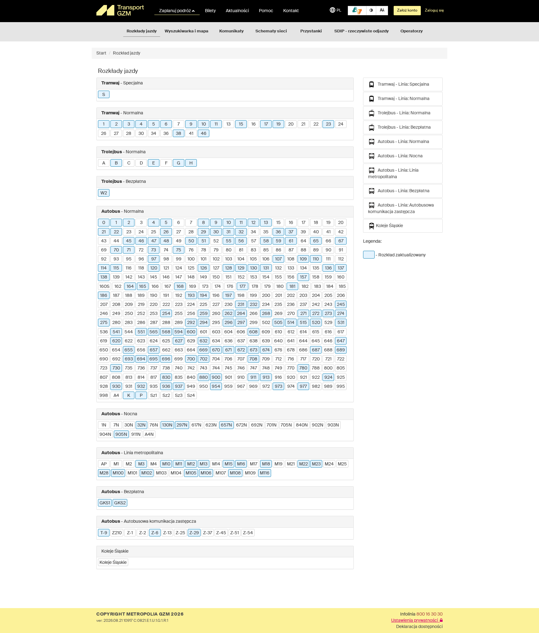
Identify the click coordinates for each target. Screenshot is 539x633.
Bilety (210, 11)
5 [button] (153, 124)
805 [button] (341, 368)
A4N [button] (149, 434)
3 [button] (129, 124)
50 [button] (191, 241)
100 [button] (191, 259)
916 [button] (278, 377)
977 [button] (303, 386)
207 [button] (104, 304)
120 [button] (153, 268)
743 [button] (203, 368)
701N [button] (272, 425)
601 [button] (203, 332)
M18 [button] (266, 464)
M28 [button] (104, 473)
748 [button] (266, 368)
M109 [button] (250, 473)
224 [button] (191, 304)
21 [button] (303, 124)
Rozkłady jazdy (142, 31)
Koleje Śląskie (389, 226)
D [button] (141, 163)
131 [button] (266, 268)
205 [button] (328, 295)
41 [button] (191, 133)
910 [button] (241, 377)
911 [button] (253, 377)
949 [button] (191, 386)
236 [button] (291, 304)
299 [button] (254, 323)
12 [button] (253, 223)
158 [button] (315, 277)
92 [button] (103, 259)
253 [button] (154, 314)
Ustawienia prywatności (415, 620)
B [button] (116, 163)
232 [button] (253, 304)
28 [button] (128, 133)
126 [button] (203, 268)
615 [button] (315, 332)
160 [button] (340, 277)
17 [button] (266, 124)
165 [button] (142, 286)
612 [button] (291, 332)
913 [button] (266, 377)
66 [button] (328, 241)
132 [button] (278, 268)
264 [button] (241, 314)
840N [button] (302, 425)
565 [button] (153, 332)
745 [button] (228, 368)
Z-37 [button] (207, 533)
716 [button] (291, 359)
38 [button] (178, 133)
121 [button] (166, 268)
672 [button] (241, 350)
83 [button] (253, 250)
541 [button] (116, 332)
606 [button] (241, 332)
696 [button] (166, 359)
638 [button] (254, 341)
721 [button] (328, 359)
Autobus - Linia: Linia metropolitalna (393, 173)
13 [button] (228, 124)
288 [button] (166, 323)
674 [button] (266, 350)
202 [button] (291, 295)
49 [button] (179, 241)
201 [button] (278, 295)
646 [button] (328, 341)
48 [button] (166, 241)
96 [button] (141, 259)
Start (101, 53)
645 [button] (316, 341)
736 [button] (141, 368)
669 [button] (203, 350)
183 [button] (317, 286)
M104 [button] (176, 473)
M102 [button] (146, 473)
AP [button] (104, 464)
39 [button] (303, 232)
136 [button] (328, 268)
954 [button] (216, 386)
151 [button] (228, 277)
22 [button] (315, 124)
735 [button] (129, 368)
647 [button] (341, 341)
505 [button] (278, 323)
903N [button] (333, 425)
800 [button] (328, 368)
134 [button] (303, 268)
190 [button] (153, 295)
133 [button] (291, 268)
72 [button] (141, 250)
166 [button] (155, 286)
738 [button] (166, 368)
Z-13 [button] (167, 533)
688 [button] (328, 350)
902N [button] (317, 425)
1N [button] (103, 425)
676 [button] (278, 350)
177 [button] (242, 286)
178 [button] (255, 286)
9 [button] (191, 124)
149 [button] (203, 277)
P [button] (141, 395)
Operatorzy (412, 31)
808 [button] (116, 377)
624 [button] (154, 341)
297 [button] (241, 323)
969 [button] (253, 386)
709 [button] (266, 359)
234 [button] (266, 304)
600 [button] (191, 332)
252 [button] (141, 314)
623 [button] (141, 341)
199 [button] (253, 295)
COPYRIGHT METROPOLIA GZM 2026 (139, 614)
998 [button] (104, 395)
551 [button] (141, 332)
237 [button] (303, 304)
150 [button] (216, 277)
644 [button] (303, 341)
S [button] (103, 95)
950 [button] (203, 386)
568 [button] (166, 332)
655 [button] (128, 350)
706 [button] (228, 359)
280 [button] (116, 323)
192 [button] (178, 295)
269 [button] (278, 314)
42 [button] (340, 232)
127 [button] (216, 268)
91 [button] (341, 250)
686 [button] (303, 350)
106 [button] (266, 259)
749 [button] (278, 368)
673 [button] (253, 350)
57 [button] (253, 241)
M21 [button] (291, 464)
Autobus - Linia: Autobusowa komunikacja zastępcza (401, 208)
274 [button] (340, 314)
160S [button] (104, 286)
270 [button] (291, 314)
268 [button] (266, 314)
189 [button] (141, 295)
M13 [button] (203, 464)
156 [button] (290, 277)
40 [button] (316, 232)
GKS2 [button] (120, 503)
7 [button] (178, 124)
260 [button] (216, 314)
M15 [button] (229, 464)
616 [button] (328, 332)
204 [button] (316, 295)
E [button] (153, 163)
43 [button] (103, 241)
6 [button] (166, 124)
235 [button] (278, 304)
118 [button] (141, 268)
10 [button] (204, 124)
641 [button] (290, 341)
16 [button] (253, 124)
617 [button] (340, 332)
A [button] (103, 163)
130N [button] (167, 425)
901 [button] (228, 377)
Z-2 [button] (142, 533)
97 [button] (153, 259)
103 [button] (228, 259)
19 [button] (278, 124)
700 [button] (191, 359)
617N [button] (197, 425)
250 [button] (129, 314)
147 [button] (178, 277)
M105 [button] (191, 473)
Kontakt (291, 11)
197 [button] (228, 295)
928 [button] (104, 386)
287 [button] (154, 323)
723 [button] (103, 368)
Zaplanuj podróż (175, 11)
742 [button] (191, 368)
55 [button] (228, 241)
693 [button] (129, 359)
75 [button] (178, 250)
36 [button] (166, 133)
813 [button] (128, 377)
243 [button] (328, 304)
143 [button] (141, 277)
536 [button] (104, 332)
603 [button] (216, 332)
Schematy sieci (271, 31)
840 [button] (191, 377)
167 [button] (167, 286)
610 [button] (278, 332)
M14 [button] (216, 464)
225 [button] (203, 304)
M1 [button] (116, 464)
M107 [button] (221, 473)
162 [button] (117, 286)
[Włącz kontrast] (371, 10)
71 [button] (129, 250)
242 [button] (316, 304)
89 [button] (316, 250)
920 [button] (291, 377)
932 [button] (141, 386)
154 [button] (266, 277)
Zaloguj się (434, 10)
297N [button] (182, 425)
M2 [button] (129, 464)
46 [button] (203, 133)
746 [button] (241, 368)
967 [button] (241, 386)
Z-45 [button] (221, 533)
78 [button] (203, 250)
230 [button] (228, 304)
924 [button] (328, 377)
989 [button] (328, 386)
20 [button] (291, 124)
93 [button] (116, 259)
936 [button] (166, 386)
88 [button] (303, 250)
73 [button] (153, 250)
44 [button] (116, 241)
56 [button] (241, 241)
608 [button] (253, 332)
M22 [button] (303, 464)
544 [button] (128, 332)
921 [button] (303, 377)
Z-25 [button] (180, 533)
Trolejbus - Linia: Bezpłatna (403, 127)
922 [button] (316, 377)
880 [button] (203, 377)
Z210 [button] (117, 533)
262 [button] (228, 314)
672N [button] (241, 425)
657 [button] (154, 350)
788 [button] (316, 368)
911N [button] (136, 434)
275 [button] (104, 323)
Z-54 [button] (248, 533)
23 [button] (328, 124)
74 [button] (166, 250)
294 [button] (204, 323)
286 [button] (141, 323)
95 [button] (129, 259)
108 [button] (290, 259)
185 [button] (342, 286)
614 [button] (303, 332)
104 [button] (241, 259)
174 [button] (218, 286)
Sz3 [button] (178, 395)
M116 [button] (265, 473)
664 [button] (191, 350)
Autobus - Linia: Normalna (402, 142)
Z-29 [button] (194, 533)
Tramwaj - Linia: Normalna (402, 99)
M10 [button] (166, 464)
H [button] (191, 163)
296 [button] (229, 323)
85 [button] (266, 250)
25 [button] (153, 232)
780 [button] (303, 368)
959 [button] (228, 386)
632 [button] (203, 341)
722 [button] (340, 359)
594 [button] (178, 332)
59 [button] (278, 241)
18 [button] (316, 223)
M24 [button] (329, 464)
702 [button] (203, 359)
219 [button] (141, 304)
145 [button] (153, 277)
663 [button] (179, 350)
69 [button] (104, 250)
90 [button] (328, 250)
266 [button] (254, 314)
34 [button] (153, 133)
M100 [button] (118, 473)
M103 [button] (161, 473)
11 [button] (216, 124)
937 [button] (178, 386)
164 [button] (130, 286)
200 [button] (266, 295)
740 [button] (178, 368)
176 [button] (230, 286)
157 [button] (303, 277)
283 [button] (129, 323)
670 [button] (216, 350)
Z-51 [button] (234, 533)
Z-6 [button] (154, 533)
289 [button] (179, 323)
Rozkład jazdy (126, 53)
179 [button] (267, 286)
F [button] (166, 163)
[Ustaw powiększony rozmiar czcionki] (382, 10)
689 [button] (341, 350)
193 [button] (191, 295)
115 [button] (116, 268)
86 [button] (278, 250)
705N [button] (286, 425)
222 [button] (166, 304)
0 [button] (103, 223)
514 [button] (290, 323)
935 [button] (154, 386)
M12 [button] (191, 464)
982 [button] (316, 386)
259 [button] (204, 314)
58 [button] (266, 241)
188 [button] (128, 295)
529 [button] (328, 323)
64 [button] (303, 241)
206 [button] (341, 295)
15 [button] (241, 124)
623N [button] (211, 425)
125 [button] (191, 268)
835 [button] (179, 377)
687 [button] (316, 350)
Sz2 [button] (166, 395)
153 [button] (253, 277)
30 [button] (141, 133)
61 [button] (291, 241)
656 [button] (141, 350)
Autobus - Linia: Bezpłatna (402, 191)
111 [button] (328, 259)
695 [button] (153, 359)
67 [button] (340, 241)
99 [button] (179, 259)
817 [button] (153, 377)
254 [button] (166, 314)
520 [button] (316, 323)
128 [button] (228, 268)
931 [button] (128, 386)
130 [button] (253, 268)
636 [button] (229, 341)
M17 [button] (253, 464)
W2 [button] (103, 193)
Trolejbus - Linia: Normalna (402, 113)
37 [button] (291, 232)
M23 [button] (316, 464)
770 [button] (290, 368)
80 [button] (228, 250)
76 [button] (191, 250)
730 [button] (116, 368)
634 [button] (216, 341)
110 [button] (316, 259)
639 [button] (266, 341)
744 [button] (216, 368)
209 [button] (129, 304)
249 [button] (116, 314)
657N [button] (226, 425)
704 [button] (216, 359)
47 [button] (153, 241)
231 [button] (241, 304)
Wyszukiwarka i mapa (186, 31)
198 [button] (241, 295)
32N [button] (141, 425)
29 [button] (203, 232)
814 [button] (141, 377)
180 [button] (280, 286)
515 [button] (303, 323)
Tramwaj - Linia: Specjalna (402, 84)
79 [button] (216, 250)
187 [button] (116, 295)
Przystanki (311, 31)
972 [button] (266, 386)
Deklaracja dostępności (419, 627)
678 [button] (291, 350)
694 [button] (141, 359)
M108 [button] (235, 473)
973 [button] (278, 386)
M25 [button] (342, 464)
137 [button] (341, 268)
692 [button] (116, 359)
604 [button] (228, 332)
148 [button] (191, 277)
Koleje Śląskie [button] (113, 562)
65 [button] (316, 241)
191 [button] (166, 295)
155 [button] (278, 277)
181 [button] (292, 286)
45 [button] (129, 241)
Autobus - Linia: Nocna (399, 156)
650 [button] (104, 350)
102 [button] (216, 259)
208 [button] (116, 304)
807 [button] (104, 377)
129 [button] (241, 268)
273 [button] (328, 314)
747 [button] (253, 368)
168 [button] (180, 286)
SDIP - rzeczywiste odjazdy (361, 31)
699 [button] (178, 359)
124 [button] (178, 268)
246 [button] (104, 314)
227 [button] (216, 304)
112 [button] (341, 259)
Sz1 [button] (153, 395)
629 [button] (191, 341)
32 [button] (241, 232)
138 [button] (103, 277)
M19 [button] (278, 464)
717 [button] (303, 359)
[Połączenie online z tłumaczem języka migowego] (357, 10)
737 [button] (153, 368)
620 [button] (116, 341)
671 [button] (228, 350)
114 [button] (104, 268)
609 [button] (266, 332)
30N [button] (128, 425)
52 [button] (216, 241)
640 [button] (278, 341)
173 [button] (205, 286)
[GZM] (121, 10)
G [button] (178, 163)
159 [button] (328, 277)
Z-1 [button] (130, 533)
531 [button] (340, 323)
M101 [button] (132, 473)
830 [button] (166, 377)
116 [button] (129, 268)
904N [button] (105, 434)
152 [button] (241, 277)
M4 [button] (153, 464)
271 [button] (303, 314)
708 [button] (253, 359)
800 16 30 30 (429, 614)
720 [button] (316, 359)
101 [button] (203, 259)
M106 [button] (206, 473)
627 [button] (178, 341)
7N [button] (116, 425)
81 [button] (241, 250)
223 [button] (178, 304)
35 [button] (266, 232)
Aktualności (237, 11)
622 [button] (129, 341)
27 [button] (116, 133)
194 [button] (203, 295)
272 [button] (315, 314)
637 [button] (241, 341)
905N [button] (121, 434)
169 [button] (192, 286)
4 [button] (141, 124)
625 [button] (166, 341)
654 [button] (116, 350)
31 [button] (228, 232)
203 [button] (303, 295)
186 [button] (103, 295)
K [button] (128, 395)
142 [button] (128, 277)
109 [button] (303, 259)
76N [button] (154, 425)
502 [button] (266, 323)
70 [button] (116, 250)
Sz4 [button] (191, 395)
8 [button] (203, 223)
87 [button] (291, 250)
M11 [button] (178, 464)
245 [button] (341, 304)
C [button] (128, 163)
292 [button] (191, 323)
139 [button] (116, 277)
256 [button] (191, 314)
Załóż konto (407, 10)
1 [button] (103, 124)
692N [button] (257, 425)
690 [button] (104, 359)
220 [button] (154, 304)
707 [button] (241, 359)
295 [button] (216, 323)
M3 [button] (141, 464)
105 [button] (253, 259)
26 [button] (103, 133)
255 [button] (179, 314)
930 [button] (116, 386)
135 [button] (316, 268)
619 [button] (103, 341)
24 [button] (340, 124)
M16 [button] (241, 464)
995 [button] (341, 386)
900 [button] (216, 377)
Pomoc (266, 11)
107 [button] (278, 259)
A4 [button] (116, 395)
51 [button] (204, 241)
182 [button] (305, 286)
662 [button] (166, 350)
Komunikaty (231, 31)
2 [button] (116, 124)
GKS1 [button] (105, 503)
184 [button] (329, 286)
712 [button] (278, 359)
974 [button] (291, 386)
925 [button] (341, 377)
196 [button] (216, 295)
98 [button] (166, 259)
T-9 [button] (103, 533)
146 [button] (166, 277)
